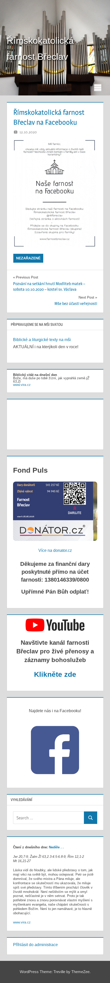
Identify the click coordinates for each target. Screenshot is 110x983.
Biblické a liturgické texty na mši (42, 340)
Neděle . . (56, 847)
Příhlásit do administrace (35, 945)
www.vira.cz (22, 385)
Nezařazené (28, 258)
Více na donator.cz (55, 550)
